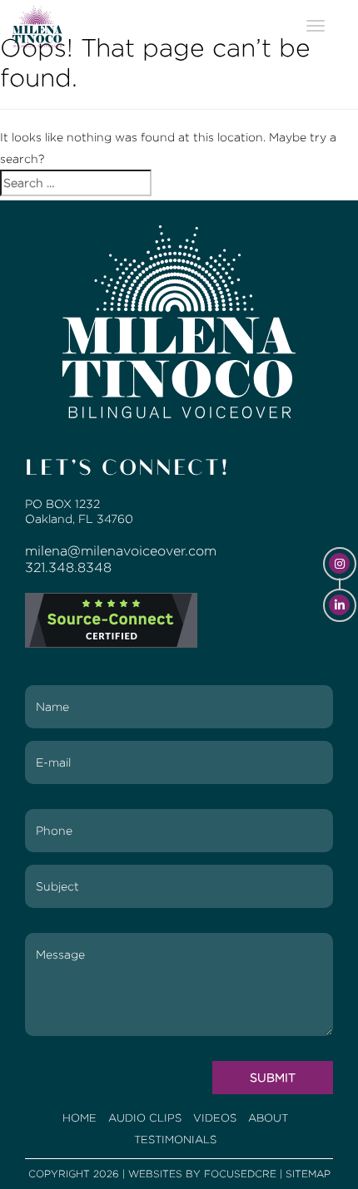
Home (79, 1118)
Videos (214, 1118)
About (268, 1118)
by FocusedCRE (231, 1173)
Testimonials (175, 1139)
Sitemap (308, 1173)
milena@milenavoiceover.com (120, 551)
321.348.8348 (68, 567)
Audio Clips (144, 1118)
